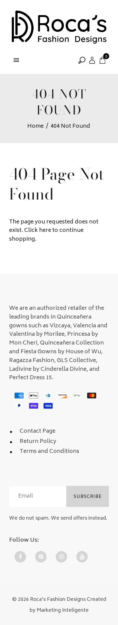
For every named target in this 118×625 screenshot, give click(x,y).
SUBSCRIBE (88, 497)
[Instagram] (61, 556)
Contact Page (37, 431)
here (45, 231)
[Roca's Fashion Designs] (59, 28)
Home (35, 126)
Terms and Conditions (49, 452)
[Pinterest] (41, 556)
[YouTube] (82, 556)
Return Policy (38, 442)
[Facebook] (20, 556)
